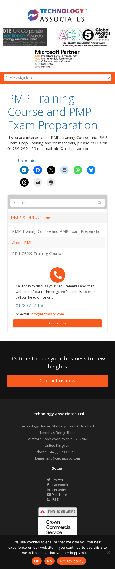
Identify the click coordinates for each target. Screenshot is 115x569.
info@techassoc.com (47, 314)
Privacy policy (71, 561)
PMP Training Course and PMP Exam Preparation (57, 231)
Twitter (57, 479)
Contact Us (57, 323)
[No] (108, 552)
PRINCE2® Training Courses (38, 253)
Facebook (60, 484)
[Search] (99, 203)
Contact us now (57, 380)
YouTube (59, 494)
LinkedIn (59, 489)
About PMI (22, 242)
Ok (36, 561)
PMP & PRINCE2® (30, 217)
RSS (55, 499)
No (49, 561)
